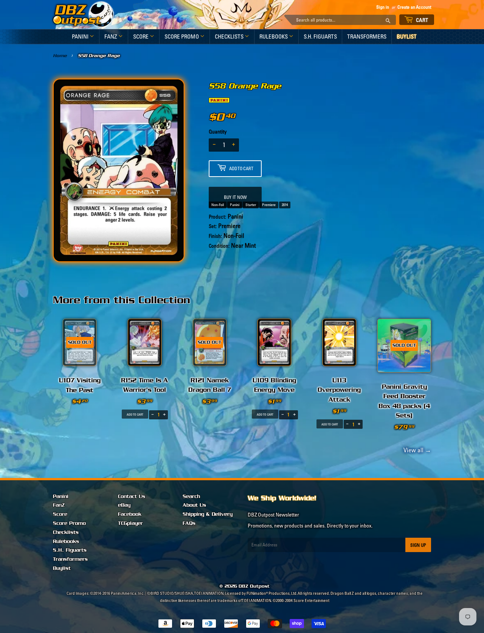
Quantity (217, 131)
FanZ (111, 36)
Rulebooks (274, 36)
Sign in (382, 7)
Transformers (366, 36)
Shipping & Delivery (208, 514)
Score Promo (182, 36)
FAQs (189, 523)
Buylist (407, 36)
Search (191, 496)
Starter (250, 204)
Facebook (129, 514)
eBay (124, 505)
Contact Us (131, 496)
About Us (194, 505)
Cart (421, 20)
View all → (416, 450)
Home (60, 55)
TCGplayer (130, 523)
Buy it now (235, 197)
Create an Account (414, 7)
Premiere (269, 204)
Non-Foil (217, 204)
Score (141, 36)
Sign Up (418, 545)
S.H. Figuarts (320, 36)
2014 (285, 204)
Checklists (230, 36)
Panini (81, 36)
